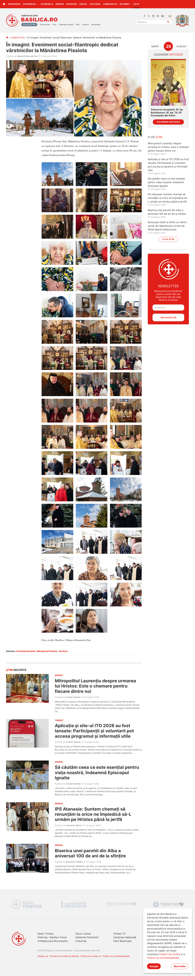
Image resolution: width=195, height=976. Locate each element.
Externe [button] (125, 4)
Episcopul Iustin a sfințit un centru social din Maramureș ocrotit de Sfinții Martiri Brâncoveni (167, 226)
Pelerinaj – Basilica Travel (52, 937)
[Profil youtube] (162, 16)
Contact (85, 24)
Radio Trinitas (45, 933)
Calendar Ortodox (168, 122)
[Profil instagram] (153, 16)
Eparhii (60, 4)
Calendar (168, 54)
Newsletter (96, 24)
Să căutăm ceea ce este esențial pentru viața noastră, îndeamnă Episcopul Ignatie (97, 772)
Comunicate (110, 4)
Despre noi (43, 956)
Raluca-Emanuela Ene (27, 56)
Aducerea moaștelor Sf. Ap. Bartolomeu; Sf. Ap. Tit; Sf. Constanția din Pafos (167, 112)
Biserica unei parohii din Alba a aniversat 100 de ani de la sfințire (90, 853)
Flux (155, 137)
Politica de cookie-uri (90, 956)
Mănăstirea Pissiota (47, 651)
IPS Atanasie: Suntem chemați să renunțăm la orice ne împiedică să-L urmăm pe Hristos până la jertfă (93, 814)
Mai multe (180, 966)
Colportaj (80, 940)
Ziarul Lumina (83, 933)
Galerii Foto (18, 37)
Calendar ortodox (66, 24)
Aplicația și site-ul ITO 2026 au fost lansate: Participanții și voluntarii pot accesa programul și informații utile (94, 731)
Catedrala (47, 4)
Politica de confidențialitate (116, 956)
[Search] (168, 22)
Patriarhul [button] (30, 4)
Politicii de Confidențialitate (163, 957)
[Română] (170, 16)
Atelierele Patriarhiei (86, 937)
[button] (191, 4)
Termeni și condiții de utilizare (64, 956)
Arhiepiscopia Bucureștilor (53, 940)
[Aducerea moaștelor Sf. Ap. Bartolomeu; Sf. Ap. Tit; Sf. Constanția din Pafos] (168, 82)
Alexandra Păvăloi (74, 862)
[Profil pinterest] (158, 16)
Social (83, 4)
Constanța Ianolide (25, 651)
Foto (136, 4)
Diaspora (71, 4)
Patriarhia (14, 4)
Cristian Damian (73, 697)
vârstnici (63, 651)
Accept (154, 966)
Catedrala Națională (124, 937)
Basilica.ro (39, 20)
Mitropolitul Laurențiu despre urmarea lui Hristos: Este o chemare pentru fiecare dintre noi (95, 686)
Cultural (95, 4)
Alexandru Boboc (74, 825)
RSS (78, 24)
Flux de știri (29, 24)
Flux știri (168, 239)
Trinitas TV (119, 933)
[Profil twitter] (148, 16)
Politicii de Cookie (169, 954)
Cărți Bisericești (122, 940)
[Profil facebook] (144, 16)
